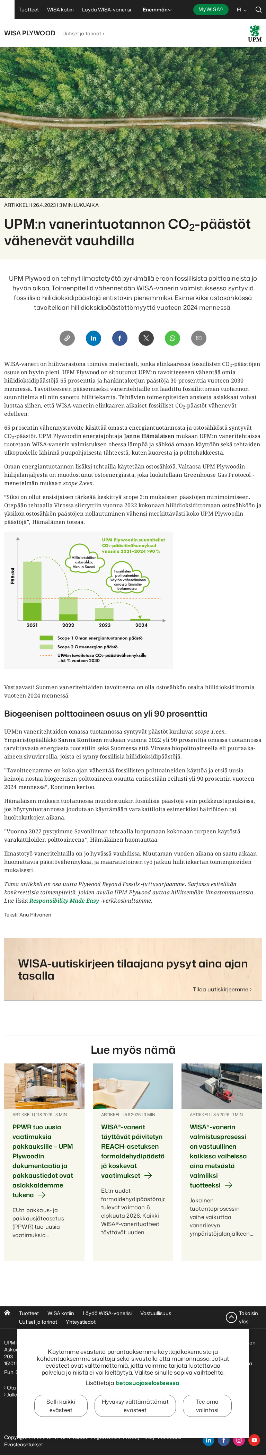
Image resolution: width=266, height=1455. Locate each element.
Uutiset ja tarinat (81, 33)
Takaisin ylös (248, 1317)
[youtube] (254, 1440)
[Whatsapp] (172, 338)
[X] (146, 338)
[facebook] (224, 1440)
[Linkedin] (93, 338)
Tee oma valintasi (207, 1406)
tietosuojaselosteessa (148, 1382)
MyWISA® (210, 9)
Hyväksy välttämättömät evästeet (135, 1406)
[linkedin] (208, 1440)
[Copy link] (67, 338)
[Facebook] (119, 338)
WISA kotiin (60, 1313)
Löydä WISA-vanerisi (107, 1313)
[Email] (198, 338)
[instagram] (239, 1440)
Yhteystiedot (81, 1321)
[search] (259, 9)
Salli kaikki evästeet (60, 1406)
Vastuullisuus (155, 1313)
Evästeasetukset (23, 1444)
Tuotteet (29, 1313)
